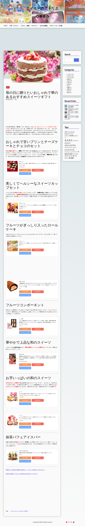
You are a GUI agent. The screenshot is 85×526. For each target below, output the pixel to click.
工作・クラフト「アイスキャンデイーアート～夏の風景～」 (73, 117)
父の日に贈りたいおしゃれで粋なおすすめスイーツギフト (22, 473)
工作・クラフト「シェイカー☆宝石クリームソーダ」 (73, 109)
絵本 (68, 92)
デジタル (66, 147)
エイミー (71, 133)
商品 (8, 87)
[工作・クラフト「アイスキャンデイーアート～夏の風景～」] (66, 116)
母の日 (26, 511)
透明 (72, 158)
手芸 (68, 82)
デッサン (69, 77)
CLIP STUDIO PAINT (71, 131)
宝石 (70, 153)
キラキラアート (76, 140)
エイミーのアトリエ (42, 8)
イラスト (69, 74)
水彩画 (77, 153)
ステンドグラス (70, 145)
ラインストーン (68, 151)
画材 (74, 155)
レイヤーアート (74, 151)
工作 (68, 80)
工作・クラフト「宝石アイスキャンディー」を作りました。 (73, 112)
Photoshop (67, 133)
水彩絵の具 (67, 155)
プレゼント (21, 511)
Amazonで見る (25, 170)
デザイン (69, 75)
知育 (68, 89)
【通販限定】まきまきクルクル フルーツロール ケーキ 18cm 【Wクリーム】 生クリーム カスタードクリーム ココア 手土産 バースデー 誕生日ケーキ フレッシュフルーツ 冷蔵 (38, 285)
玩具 (71, 155)
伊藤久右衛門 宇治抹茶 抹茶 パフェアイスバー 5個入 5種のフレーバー (35, 452)
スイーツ (16, 511)
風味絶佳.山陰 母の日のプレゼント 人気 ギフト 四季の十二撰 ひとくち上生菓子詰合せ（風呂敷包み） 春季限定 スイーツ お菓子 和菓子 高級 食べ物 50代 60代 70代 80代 (37, 358)
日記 (68, 84)
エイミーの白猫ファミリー (71, 136)
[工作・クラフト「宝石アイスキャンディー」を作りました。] (66, 112)
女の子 (67, 153)
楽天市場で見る (38, 170)
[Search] (76, 60)
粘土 (76, 155)
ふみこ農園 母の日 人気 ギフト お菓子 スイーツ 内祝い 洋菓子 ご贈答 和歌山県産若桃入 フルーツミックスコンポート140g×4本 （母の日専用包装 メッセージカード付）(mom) (37, 322)
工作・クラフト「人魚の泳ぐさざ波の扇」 (73, 106)
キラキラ (69, 140)
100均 (66, 131)
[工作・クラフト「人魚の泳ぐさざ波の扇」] (66, 106)
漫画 (68, 87)
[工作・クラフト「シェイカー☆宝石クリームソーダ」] (66, 109)
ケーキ (12, 511)
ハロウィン (75, 147)
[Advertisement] (42, 39)
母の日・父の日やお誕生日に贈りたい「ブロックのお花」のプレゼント (26, 470)
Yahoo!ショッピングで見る (25, 173)
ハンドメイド (70, 149)
